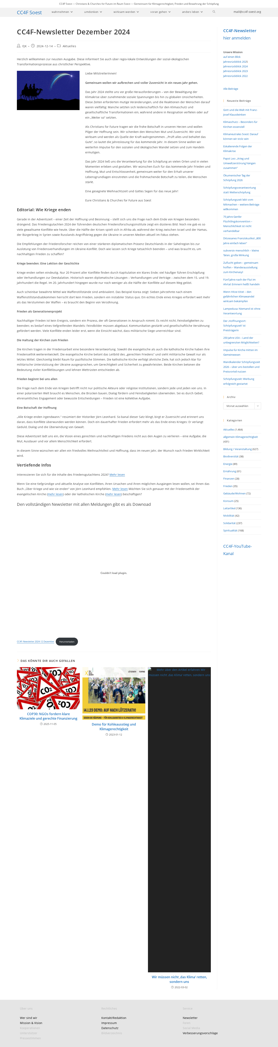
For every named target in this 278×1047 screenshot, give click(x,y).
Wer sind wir (28, 1018)
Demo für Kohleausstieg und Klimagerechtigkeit (114, 726)
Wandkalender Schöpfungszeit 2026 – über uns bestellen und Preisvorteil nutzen (241, 366)
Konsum (228, 501)
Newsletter (190, 1018)
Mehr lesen (117, 475)
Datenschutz (109, 1028)
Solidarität (229, 523)
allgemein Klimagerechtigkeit (240, 437)
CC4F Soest (29, 12)
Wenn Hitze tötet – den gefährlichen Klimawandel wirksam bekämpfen (238, 296)
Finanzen (228, 478)
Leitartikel (229, 508)
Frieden (227, 486)
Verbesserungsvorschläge (200, 1033)
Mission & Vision (31, 1023)
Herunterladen (66, 641)
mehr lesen (55, 494)
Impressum (109, 1023)
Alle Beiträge (230, 89)
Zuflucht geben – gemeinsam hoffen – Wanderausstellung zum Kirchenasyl (240, 267)
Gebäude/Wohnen (234, 493)
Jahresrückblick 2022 (235, 76)
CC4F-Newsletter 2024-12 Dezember (35, 641)
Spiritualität (230, 530)
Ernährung (229, 471)
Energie (227, 464)
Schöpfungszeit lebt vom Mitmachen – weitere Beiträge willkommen (241, 204)
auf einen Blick (232, 57)
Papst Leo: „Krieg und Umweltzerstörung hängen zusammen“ (239, 163)
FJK (24, 46)
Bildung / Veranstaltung (237, 449)
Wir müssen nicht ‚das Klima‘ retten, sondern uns (179, 979)
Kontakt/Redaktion (113, 1018)
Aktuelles (69, 46)
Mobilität (228, 515)
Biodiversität (231, 456)
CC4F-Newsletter (239, 30)
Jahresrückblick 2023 (235, 71)
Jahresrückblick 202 (234, 61)
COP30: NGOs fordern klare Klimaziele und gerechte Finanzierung (48, 716)
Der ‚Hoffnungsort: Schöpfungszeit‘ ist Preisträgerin (234, 325)
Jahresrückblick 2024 (235, 66)
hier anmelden (237, 38)
